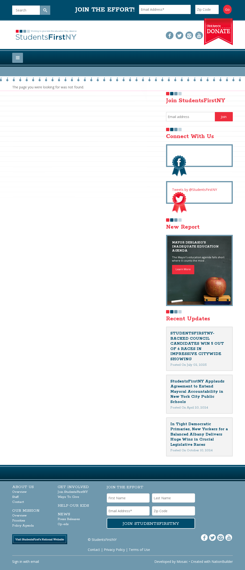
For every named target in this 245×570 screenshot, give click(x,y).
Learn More (183, 269)
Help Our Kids (73, 505)
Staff (15, 497)
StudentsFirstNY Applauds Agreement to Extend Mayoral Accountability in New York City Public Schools (197, 391)
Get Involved (73, 486)
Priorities (18, 521)
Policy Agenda (23, 526)
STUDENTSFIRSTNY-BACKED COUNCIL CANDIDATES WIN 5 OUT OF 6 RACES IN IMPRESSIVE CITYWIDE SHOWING (197, 346)
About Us (23, 486)
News (64, 514)
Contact (18, 502)
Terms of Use (139, 549)
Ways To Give (68, 497)
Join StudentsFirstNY (73, 492)
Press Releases (69, 519)
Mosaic (182, 561)
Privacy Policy (114, 549)
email (35, 561)
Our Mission (25, 510)
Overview (19, 492)
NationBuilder (222, 561)
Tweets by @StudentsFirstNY (194, 189)
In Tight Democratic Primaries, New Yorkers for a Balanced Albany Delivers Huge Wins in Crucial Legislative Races (199, 434)
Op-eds (63, 524)
